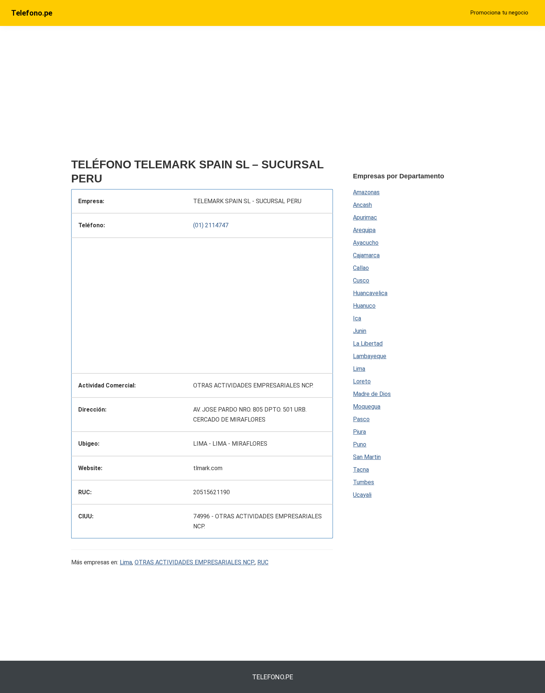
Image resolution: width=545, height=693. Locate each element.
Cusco (361, 280)
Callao (361, 267)
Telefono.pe (31, 13)
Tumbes (363, 482)
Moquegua (366, 406)
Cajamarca (366, 255)
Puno (359, 444)
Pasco (361, 419)
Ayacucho (366, 242)
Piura (359, 431)
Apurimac (365, 217)
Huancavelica (370, 293)
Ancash (362, 204)
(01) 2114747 (210, 225)
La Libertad (368, 343)
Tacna (361, 469)
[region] (202, 95)
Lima (126, 562)
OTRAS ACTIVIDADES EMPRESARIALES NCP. (195, 562)
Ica (357, 318)
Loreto (362, 381)
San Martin (367, 457)
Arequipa (364, 230)
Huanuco (364, 305)
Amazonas (366, 192)
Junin (359, 330)
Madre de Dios (372, 393)
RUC (262, 562)
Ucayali (362, 494)
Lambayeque (369, 356)
